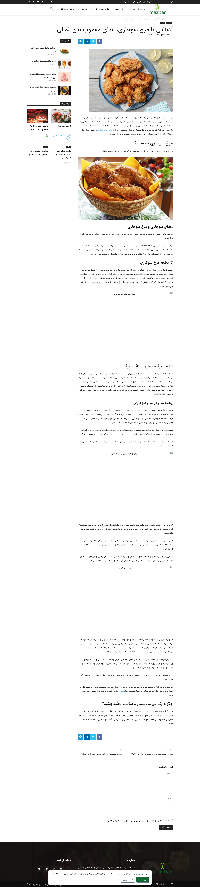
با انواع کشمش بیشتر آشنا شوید (44, 61)
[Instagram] (47, 2)
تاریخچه (68, 122)
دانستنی (164, 19)
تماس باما (126, 2)
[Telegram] (38, 2)
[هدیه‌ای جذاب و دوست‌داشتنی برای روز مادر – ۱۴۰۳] (64, 77)
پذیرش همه (142, 879)
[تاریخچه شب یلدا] (61, 116)
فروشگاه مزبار (147, 2)
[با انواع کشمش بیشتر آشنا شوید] (64, 64)
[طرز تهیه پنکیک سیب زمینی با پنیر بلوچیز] (64, 51)
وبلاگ (162, 23)
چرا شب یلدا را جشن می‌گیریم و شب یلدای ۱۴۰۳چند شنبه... (63, 154)
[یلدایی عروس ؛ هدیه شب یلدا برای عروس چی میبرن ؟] (37, 141)
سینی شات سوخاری (104, 129)
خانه (171, 19)
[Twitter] (33, 2)
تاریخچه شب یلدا (64, 126)
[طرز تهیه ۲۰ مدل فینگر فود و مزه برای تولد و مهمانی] (64, 90)
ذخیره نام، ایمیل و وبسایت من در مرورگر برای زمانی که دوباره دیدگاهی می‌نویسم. (139, 820)
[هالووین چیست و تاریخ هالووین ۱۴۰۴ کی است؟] (37, 116)
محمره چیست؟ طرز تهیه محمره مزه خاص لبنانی (102, 754)
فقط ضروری (128, 879)
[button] (29, 2)
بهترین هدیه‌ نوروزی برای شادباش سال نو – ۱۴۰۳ (152, 754)
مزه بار (121, 691)
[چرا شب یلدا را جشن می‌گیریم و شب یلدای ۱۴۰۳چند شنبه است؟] (61, 141)
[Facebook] (51, 2)
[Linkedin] (42, 2)
